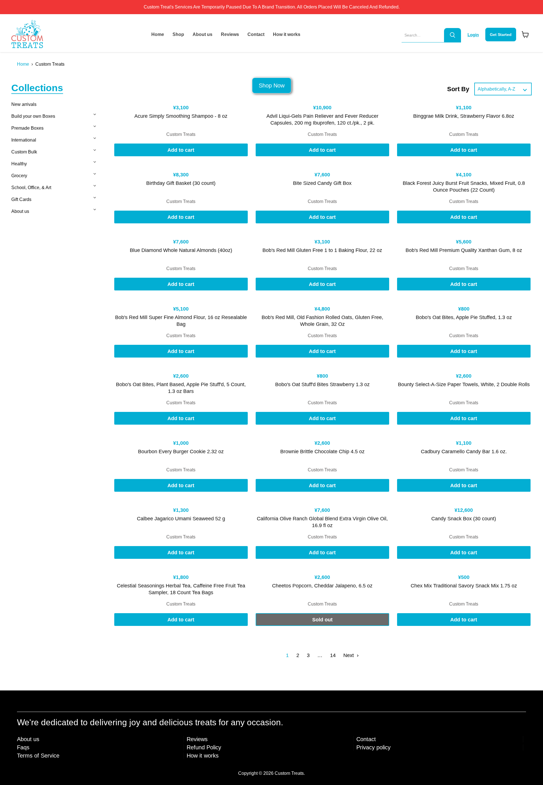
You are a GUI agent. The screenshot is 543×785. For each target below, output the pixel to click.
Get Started (501, 34)
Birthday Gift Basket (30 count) (181, 183)
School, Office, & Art (31, 187)
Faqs (23, 747)
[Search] (452, 35)
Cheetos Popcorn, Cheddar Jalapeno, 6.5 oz (322, 586)
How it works (286, 34)
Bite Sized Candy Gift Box (322, 183)
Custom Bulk (24, 151)
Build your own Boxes (33, 116)
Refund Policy (204, 747)
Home (157, 34)
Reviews (230, 34)
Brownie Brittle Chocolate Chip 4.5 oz (322, 451)
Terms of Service (38, 755)
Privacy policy (373, 747)
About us (202, 34)
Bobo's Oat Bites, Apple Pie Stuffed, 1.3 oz (464, 317)
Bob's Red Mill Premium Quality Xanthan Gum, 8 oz (464, 250)
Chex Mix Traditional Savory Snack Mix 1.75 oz (464, 586)
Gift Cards (21, 199)
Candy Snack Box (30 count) (463, 518)
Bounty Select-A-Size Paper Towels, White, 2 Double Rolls (464, 384)
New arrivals (23, 104)
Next (349, 655)
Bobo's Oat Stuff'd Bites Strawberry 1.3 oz (322, 384)
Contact (255, 34)
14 (333, 655)
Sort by (458, 89)
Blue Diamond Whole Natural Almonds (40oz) (181, 250)
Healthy (19, 163)
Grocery (19, 175)
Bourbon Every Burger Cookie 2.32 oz (181, 451)
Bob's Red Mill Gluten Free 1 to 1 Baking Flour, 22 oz (322, 250)
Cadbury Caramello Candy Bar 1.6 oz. (464, 451)
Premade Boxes (27, 128)
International (23, 140)
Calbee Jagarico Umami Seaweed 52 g (181, 518)
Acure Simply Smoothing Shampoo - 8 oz (180, 116)
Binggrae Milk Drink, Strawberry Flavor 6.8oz (463, 116)
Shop (178, 34)
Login (473, 34)
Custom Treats (180, 134)
